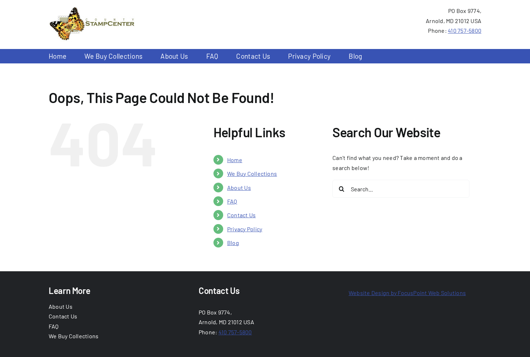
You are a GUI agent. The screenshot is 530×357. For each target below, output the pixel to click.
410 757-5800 (464, 30)
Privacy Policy (244, 229)
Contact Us (241, 214)
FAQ (232, 201)
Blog (233, 242)
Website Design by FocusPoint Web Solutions (407, 292)
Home (234, 159)
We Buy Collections (252, 173)
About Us (239, 187)
